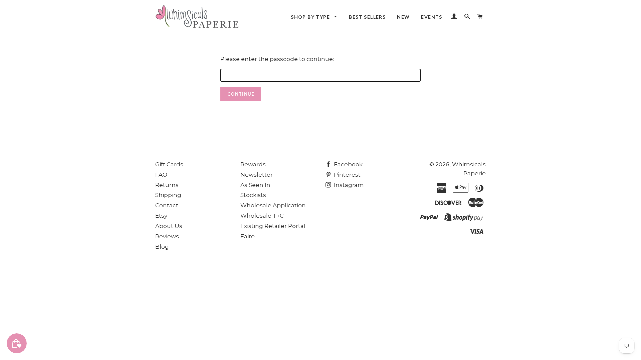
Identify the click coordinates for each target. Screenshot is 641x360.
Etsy (161, 215)
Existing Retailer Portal (272, 226)
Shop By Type (311, 17)
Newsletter (256, 174)
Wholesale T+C (262, 215)
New (403, 17)
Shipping (168, 195)
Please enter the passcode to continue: (277, 59)
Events (431, 17)
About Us (168, 226)
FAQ (161, 174)
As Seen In (255, 185)
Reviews (167, 236)
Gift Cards (169, 164)
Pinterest (347, 174)
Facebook (348, 164)
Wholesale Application (273, 205)
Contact (166, 205)
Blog (162, 246)
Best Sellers (367, 17)
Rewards (253, 164)
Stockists (253, 195)
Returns (167, 185)
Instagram (348, 185)
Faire (247, 236)
